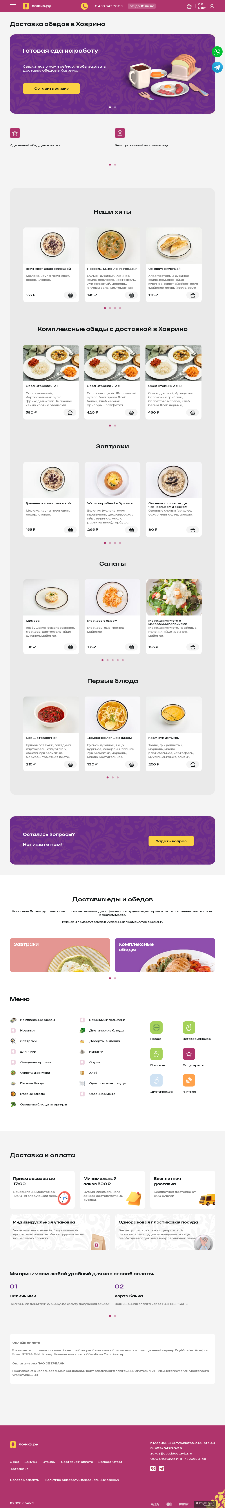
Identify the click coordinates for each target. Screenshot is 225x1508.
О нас (14, 1462)
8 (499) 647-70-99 (166, 1448)
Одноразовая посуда (107, 1083)
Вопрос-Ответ (110, 1462)
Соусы (94, 1062)
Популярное (193, 1065)
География (19, 1469)
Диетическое (161, 1091)
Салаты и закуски (35, 1072)
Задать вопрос (171, 841)
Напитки (96, 1051)
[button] (109, 107)
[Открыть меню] (13, 6)
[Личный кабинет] (211, 6)
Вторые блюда (32, 1094)
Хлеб (93, 1072)
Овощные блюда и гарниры (43, 1104)
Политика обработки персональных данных (82, 1480)
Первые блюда (32, 1083)
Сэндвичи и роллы (35, 1062)
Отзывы (48, 1462)
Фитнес (189, 1091)
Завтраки (26, 944)
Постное (157, 1065)
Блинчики (28, 1051)
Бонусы (30, 1462)
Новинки (27, 1030)
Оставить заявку (51, 88)
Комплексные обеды (136, 947)
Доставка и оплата (77, 1462)
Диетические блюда (106, 1030)
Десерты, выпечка (104, 1041)
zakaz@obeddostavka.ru (171, 1453)
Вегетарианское (197, 1038)
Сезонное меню (102, 1094)
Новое (155, 1038)
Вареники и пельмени (107, 1020)
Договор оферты (25, 1480)
